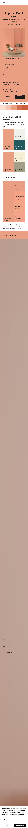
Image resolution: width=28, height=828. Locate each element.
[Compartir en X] (23, 24)
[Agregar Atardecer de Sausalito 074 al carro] (19, 203)
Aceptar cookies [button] (20, 825)
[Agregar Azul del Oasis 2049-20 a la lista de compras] (23, 142)
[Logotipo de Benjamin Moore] (14, 2)
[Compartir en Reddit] (19, 24)
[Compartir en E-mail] (12, 24)
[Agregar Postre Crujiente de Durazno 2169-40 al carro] (19, 193)
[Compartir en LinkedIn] (16, 24)
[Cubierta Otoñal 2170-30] (19, 107)
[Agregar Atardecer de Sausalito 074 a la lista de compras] (23, 203)
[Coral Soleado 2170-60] (3, 107)
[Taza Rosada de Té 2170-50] (8, 107)
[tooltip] (7, 68)
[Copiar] (5, 24)
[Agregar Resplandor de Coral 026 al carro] (19, 183)
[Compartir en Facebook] (8, 24)
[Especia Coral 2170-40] (14, 107)
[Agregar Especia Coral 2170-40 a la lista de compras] (12, 132)
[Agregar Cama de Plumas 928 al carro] (19, 154)
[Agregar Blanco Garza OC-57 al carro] (19, 132)
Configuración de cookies (10, 822)
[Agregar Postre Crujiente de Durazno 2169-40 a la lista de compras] (23, 193)
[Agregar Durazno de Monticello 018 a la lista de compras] (23, 214)
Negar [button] (8, 825)
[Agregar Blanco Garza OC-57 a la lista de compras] (23, 132)
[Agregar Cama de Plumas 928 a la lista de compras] (23, 154)
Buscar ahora (19, 228)
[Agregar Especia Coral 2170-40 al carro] (8, 132)
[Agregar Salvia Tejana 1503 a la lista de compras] (23, 164)
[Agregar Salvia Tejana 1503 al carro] (19, 164)
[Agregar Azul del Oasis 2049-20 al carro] (19, 142)
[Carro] (24, 2)
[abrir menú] (4, 2)
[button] (20, 2)
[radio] (4, 640)
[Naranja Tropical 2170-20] (25, 107)
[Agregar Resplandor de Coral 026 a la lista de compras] (23, 183)
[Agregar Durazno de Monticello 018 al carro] (19, 214)
